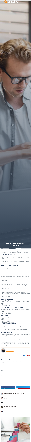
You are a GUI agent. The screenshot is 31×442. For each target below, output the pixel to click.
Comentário (2, 362)
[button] (26, 1)
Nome (2, 370)
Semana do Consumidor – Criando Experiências (10, 406)
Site (1, 375)
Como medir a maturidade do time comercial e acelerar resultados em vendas (14, 393)
